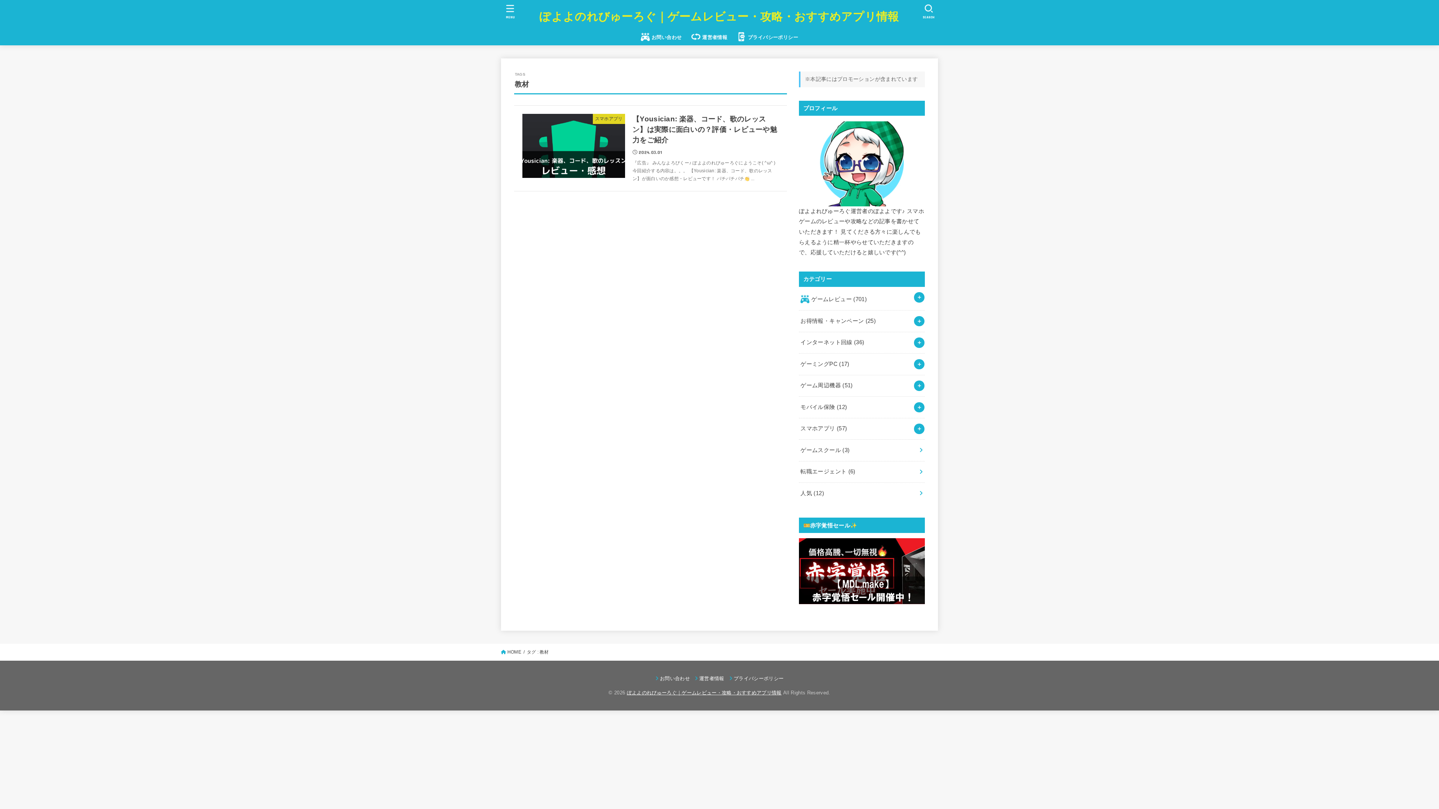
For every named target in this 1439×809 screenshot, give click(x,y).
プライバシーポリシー (773, 37)
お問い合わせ (667, 37)
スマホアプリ (823, 428)
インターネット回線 (832, 342)
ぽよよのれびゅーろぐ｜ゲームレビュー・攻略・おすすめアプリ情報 (719, 16)
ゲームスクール (825, 450)
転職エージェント (827, 472)
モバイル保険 (823, 407)
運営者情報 (714, 37)
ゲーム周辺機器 (826, 385)
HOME (514, 652)
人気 (812, 493)
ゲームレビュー (839, 299)
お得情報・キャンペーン (838, 321)
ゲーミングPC (824, 364)
